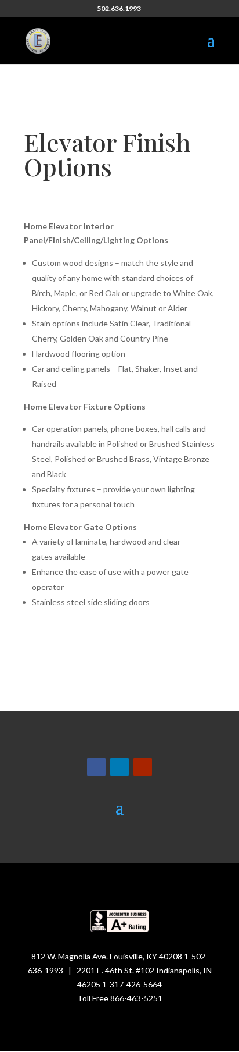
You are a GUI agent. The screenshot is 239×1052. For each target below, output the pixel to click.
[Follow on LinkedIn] (119, 767)
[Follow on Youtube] (142, 767)
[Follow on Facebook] (96, 767)
